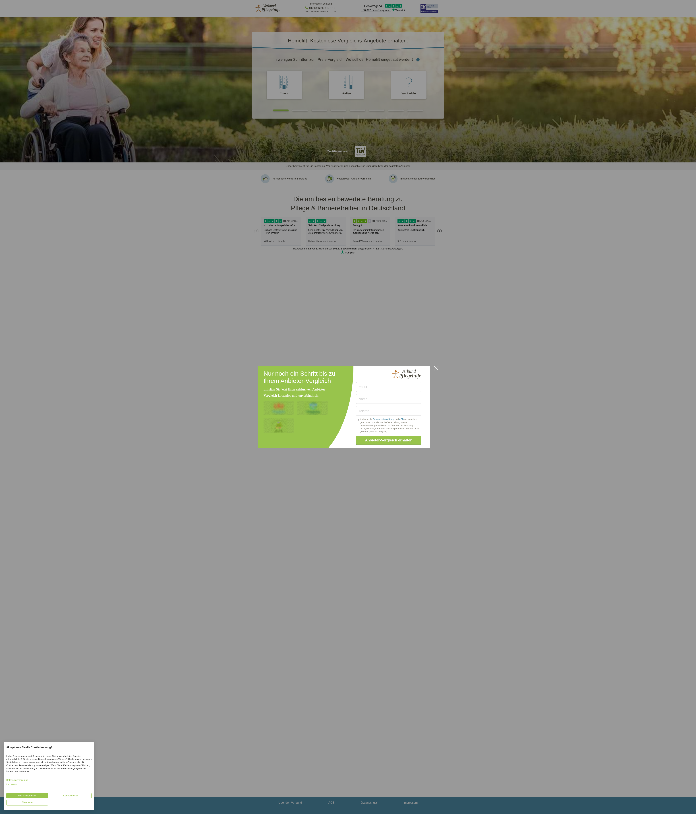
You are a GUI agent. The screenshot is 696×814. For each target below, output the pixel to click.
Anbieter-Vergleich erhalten (388, 440)
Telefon (364, 411)
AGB (401, 419)
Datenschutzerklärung (383, 419)
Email (363, 387)
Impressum (11, 784)
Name (363, 399)
